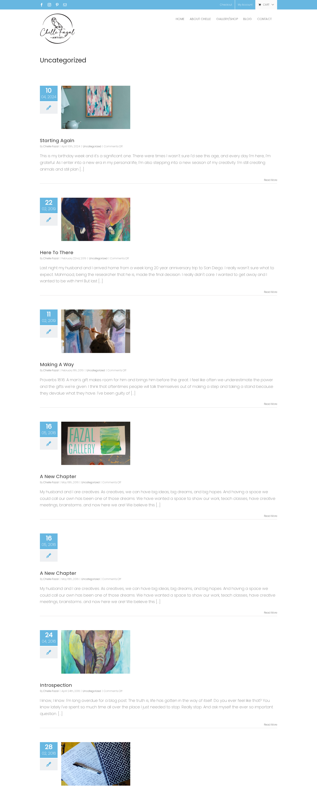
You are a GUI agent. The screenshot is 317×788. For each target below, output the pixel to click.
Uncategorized (92, 146)
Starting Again (57, 140)
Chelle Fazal (51, 146)
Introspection (56, 685)
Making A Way (57, 364)
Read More (270, 180)
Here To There (56, 252)
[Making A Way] (95, 331)
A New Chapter (58, 476)
